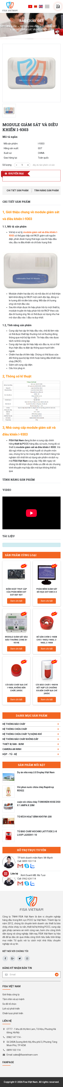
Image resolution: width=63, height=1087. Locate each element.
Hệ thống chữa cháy (14, 729)
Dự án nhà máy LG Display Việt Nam (36, 772)
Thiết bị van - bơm (13, 744)
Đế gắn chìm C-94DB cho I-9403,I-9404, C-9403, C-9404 (47, 640)
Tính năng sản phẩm (46, 190)
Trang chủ (11, 26)
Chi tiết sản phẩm (17, 190)
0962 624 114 (29, 878)
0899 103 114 (29, 861)
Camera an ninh (11, 749)
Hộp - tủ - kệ (9, 754)
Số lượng (6, 165)
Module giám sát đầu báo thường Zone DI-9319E (16, 640)
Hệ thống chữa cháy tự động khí (22, 734)
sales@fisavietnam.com (25, 1054)
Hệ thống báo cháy (29, 26)
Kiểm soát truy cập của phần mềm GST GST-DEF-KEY (16, 592)
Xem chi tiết (16, 601)
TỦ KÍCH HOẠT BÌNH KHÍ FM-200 (34, 816)
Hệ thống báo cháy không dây (20, 739)
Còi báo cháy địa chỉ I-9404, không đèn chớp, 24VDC (16, 688)
